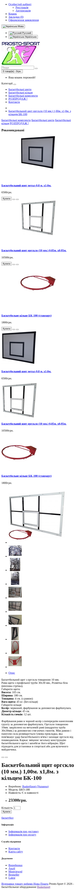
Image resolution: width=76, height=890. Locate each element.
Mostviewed (15, 871)
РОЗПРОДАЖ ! (17, 98)
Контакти (14, 101)
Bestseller (13, 874)
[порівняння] (17, 199)
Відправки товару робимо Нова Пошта (24, 883)
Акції (11, 868)
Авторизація (23, 10)
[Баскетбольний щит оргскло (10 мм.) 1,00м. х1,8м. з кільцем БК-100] (36, 542)
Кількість (7, 807)
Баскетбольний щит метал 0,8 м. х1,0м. (26, 185)
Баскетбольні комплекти (23, 95)
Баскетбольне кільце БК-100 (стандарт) (26, 315)
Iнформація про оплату (22, 834)
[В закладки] (13, 199)
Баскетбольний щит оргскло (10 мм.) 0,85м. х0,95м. (33, 250)
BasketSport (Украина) (35, 786)
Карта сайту (15, 851)
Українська (30, 37)
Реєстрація (22, 7)
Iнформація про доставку (23, 831)
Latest (11, 877)
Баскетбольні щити (19, 89)
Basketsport (43, 886)
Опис (11, 672)
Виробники (15, 865)
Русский (26, 33)
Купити (6, 811)
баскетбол (7, 817)
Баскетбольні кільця (20, 92)
